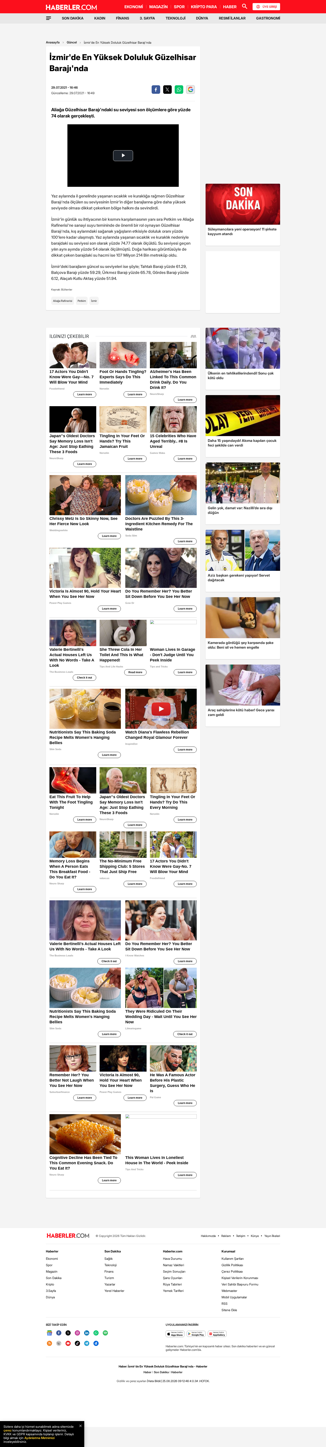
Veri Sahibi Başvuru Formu (240, 1284)
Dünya (50, 1297)
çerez (8, 1430)
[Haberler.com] (68, 1235)
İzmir (94, 300)
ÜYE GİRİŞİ (270, 6)
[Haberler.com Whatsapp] (96, 1333)
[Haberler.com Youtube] (68, 1344)
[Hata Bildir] (154, 1381)
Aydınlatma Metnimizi (39, 1438)
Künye (255, 1236)
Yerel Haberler (114, 1291)
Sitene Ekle (229, 1310)
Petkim (82, 300)
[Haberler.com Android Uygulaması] (196, 1334)
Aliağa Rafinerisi (62, 300)
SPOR (179, 6)
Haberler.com (172, 1251)
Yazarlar (109, 1284)
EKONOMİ (133, 6)
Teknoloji (110, 1265)
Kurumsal (228, 1251)
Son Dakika (53, 1278)
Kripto (50, 1284)
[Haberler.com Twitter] (68, 1333)
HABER (230, 6)
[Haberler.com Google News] (49, 1333)
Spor (49, 1265)
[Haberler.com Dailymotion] (96, 1344)
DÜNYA (202, 18)
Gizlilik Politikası (232, 1265)
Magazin (51, 1271)
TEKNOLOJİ (175, 18)
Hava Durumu (172, 1258)
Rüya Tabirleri (172, 1284)
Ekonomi (52, 1258)
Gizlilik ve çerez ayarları (131, 1381)
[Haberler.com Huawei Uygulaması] (217, 1334)
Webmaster (229, 1291)
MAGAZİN (158, 6)
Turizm (109, 1278)
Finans (109, 1271)
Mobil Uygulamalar (234, 1297)
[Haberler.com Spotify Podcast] (105, 1333)
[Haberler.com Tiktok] (77, 1344)
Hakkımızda (208, 1236)
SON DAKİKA (73, 18)
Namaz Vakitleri (173, 1265)
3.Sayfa (51, 1291)
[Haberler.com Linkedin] (86, 1333)
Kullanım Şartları (233, 1258)
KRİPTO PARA (204, 6)
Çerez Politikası (232, 1271)
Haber (147, 1372)
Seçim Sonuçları (174, 1271)
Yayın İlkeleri (272, 1236)
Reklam (226, 1236)
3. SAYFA (147, 18)
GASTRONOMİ (268, 18)
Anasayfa (53, 42)
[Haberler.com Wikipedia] (58, 1344)
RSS (225, 1303)
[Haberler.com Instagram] (77, 1333)
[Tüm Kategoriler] (48, 18)
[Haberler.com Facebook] (58, 1333)
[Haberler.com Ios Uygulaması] (175, 1334)
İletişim (240, 1236)
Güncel (72, 42)
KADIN (99, 18)
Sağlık (108, 1258)
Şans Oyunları (172, 1278)
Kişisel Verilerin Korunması (240, 1278)
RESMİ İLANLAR (232, 18)
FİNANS (122, 18)
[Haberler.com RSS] (49, 1344)
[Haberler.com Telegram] (86, 1344)
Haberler (52, 1251)
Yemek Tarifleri (173, 1291)
